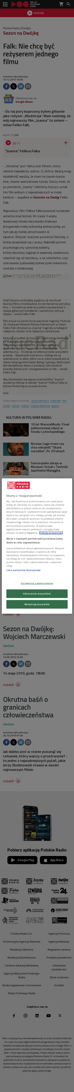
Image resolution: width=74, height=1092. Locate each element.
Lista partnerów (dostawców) (23, 570)
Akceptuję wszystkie (37, 604)
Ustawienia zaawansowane (37, 583)
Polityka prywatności (51, 532)
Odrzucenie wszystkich (37, 593)
